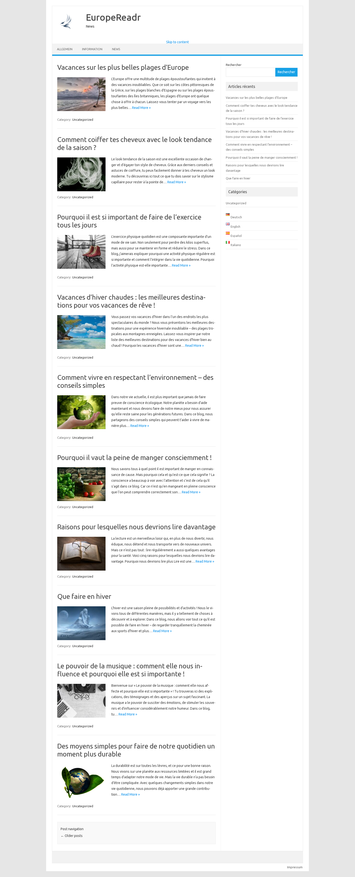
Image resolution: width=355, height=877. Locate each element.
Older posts (72, 836)
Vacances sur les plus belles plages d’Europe (123, 67)
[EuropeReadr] (66, 36)
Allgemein (64, 49)
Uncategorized (82, 119)
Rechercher (233, 64)
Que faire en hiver (84, 596)
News (116, 49)
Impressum (295, 867)
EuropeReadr (113, 17)
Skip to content (177, 42)
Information (92, 49)
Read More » (141, 108)
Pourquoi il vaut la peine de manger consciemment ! (134, 457)
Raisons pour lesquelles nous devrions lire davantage (136, 526)
